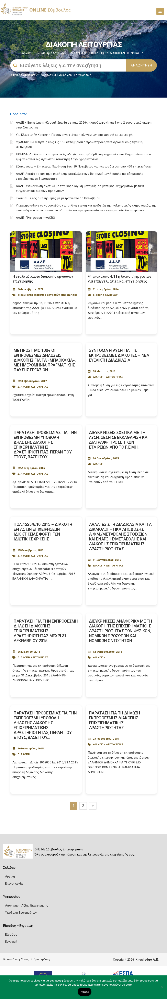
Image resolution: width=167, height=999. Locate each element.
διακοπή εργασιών (105, 294)
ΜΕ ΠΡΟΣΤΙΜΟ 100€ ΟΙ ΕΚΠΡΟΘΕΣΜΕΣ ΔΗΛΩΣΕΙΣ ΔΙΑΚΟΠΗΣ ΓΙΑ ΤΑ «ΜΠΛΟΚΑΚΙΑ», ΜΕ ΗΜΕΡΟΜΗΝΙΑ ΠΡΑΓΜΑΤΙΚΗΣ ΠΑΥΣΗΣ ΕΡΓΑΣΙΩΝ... (45, 360)
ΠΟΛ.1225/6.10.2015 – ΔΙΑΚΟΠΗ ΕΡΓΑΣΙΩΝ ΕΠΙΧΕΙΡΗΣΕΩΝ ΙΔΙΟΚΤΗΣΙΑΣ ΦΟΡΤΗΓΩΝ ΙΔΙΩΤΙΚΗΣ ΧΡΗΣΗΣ (43, 531)
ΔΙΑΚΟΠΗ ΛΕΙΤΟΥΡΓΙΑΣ (33, 386)
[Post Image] (46, 251)
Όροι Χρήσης (42, 959)
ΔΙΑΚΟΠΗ (99, 463)
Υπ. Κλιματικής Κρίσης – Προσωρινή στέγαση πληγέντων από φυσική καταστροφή (74, 135)
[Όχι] (162, 989)
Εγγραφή (11, 942)
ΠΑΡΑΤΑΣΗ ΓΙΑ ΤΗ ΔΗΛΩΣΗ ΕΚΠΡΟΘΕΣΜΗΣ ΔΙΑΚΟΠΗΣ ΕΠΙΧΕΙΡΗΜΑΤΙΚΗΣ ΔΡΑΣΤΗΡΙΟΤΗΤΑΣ (114, 720)
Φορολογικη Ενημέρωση (56, 74)
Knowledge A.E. (147, 959)
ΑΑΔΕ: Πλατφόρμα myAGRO (35, 218)
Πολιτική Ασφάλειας (16, 959)
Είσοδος (11, 934)
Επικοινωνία (14, 883)
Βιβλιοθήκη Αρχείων (50, 53)
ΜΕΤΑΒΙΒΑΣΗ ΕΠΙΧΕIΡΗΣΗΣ (87, 53)
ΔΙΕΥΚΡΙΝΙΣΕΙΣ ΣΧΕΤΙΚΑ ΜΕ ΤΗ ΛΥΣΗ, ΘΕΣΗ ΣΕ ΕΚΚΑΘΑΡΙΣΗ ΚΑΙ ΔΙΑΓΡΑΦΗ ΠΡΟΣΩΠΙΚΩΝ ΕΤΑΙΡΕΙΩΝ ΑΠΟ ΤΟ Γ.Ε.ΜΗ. (119, 440)
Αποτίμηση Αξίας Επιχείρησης (26, 905)
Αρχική (27, 53)
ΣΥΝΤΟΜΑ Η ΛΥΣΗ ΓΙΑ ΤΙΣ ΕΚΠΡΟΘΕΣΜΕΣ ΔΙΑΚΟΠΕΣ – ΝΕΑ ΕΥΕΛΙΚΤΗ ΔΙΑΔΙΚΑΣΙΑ (119, 355)
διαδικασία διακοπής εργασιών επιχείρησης (48, 294)
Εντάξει (85, 992)
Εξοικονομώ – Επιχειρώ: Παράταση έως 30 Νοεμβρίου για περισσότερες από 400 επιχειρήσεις (84, 166)
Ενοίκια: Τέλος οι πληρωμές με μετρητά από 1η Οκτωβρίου (58, 198)
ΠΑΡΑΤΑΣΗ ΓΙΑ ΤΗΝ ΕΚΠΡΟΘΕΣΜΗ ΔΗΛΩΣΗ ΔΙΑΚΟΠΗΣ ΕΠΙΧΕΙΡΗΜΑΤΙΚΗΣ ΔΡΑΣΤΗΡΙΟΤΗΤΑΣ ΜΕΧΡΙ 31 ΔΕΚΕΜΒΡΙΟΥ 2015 (46, 631)
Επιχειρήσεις (82, 74)
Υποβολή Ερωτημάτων (21, 912)
